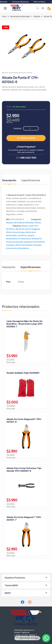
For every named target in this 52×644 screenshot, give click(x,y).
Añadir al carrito (28, 138)
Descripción (9, 180)
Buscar (37, 8)
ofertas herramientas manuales (28, 245)
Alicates (37, 16)
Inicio (4, 16)
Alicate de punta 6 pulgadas (28, 229)
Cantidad (17, 128)
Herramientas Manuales (20, 16)
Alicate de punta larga (15, 232)
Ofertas (29, 73)
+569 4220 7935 (27, 157)
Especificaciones (30, 180)
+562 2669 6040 (24, 639)
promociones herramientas (17, 248)
